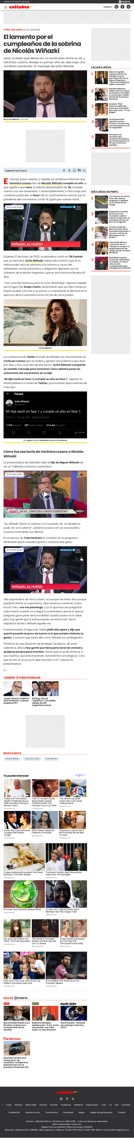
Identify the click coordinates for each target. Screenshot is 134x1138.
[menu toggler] (5, 6)
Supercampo (92, 1105)
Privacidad (68, 1112)
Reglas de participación (101, 1112)
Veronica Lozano (32, 759)
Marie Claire (31, 1105)
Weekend (78, 1105)
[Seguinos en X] (128, 7)
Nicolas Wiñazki (12, 759)
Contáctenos (51, 1112)
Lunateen (126, 1105)
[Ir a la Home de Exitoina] (21, 7)
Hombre (54, 1105)
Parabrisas (66, 1105)
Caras (9, 1105)
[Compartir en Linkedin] (79, 170)
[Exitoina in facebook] (122, 7)
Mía (116, 1105)
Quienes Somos (32, 1112)
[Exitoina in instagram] (116, 7)
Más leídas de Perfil (104, 192)
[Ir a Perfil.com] (124, 2)
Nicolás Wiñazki (51, 183)
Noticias (18, 1105)
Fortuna (43, 1105)
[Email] (84, 171)
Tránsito (122, 1112)
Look (104, 1105)
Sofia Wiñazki (51, 759)
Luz (110, 1105)
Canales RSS (14, 1112)
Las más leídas (101, 67)
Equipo (81, 1112)
